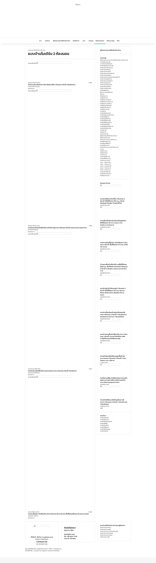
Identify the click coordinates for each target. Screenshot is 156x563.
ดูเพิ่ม (101, 408)
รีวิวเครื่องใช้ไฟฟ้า (104, 143)
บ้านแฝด (102, 132)
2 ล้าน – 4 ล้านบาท (104, 164)
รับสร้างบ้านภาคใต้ (105, 86)
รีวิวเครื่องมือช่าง (104, 141)
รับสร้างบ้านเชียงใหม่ (105, 85)
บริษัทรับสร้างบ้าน (104, 107)
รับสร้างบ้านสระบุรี (104, 71)
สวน (84, 41)
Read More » (31, 88)
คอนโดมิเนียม (103, 90)
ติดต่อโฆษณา (44, 539)
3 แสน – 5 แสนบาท (105, 166)
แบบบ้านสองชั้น (104, 172)
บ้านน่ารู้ (91, 41)
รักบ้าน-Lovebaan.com (45, 537)
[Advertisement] (78, 21)
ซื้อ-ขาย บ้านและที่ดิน (105, 92)
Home (29, 50)
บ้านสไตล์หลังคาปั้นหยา (106, 126)
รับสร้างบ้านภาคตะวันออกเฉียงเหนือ (109, 77)
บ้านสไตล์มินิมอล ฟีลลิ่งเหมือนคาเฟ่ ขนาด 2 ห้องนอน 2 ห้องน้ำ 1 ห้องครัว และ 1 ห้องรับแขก (113, 402)
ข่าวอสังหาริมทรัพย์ (105, 64)
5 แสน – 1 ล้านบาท (104, 168)
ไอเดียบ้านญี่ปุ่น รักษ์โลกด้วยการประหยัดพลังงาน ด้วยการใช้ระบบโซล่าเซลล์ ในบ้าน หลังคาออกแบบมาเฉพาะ (113, 380)
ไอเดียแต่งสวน (104, 175)
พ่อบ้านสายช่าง (100, 41)
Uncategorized (104, 62)
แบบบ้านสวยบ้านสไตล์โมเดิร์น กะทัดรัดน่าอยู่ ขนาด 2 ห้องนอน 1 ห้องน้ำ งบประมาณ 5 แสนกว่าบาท (57, 228)
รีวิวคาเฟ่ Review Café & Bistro (108, 147)
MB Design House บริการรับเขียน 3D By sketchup (113, 60)
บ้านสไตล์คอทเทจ (104, 113)
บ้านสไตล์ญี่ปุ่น (104, 117)
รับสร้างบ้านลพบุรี (104, 69)
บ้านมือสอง (103, 98)
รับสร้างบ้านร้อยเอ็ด (105, 79)
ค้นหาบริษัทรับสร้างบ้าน (106, 66)
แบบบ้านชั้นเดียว (104, 158)
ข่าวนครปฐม (56, 551)
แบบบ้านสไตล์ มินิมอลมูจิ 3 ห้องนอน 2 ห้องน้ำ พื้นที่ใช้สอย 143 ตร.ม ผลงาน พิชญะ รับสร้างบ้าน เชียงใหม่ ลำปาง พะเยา (113, 291)
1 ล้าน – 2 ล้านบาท (104, 162)
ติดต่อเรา (37, 539)
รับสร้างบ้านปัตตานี (105, 88)
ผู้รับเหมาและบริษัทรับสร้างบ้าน (61, 41)
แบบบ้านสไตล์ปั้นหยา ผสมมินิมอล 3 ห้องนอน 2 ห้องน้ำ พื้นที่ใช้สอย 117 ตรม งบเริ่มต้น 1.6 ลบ (114, 244)
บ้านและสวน (103, 134)
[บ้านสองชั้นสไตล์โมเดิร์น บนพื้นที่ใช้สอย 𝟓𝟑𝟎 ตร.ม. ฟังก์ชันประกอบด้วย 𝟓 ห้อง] (110, 251)
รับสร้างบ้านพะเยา (104, 83)
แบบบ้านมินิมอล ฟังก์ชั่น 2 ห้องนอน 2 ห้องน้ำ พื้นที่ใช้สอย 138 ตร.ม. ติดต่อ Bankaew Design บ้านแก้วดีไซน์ (112, 201)
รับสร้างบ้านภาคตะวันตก (106, 535)
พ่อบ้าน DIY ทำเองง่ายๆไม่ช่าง (107, 139)
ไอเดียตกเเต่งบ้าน (104, 174)
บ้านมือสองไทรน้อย (105, 105)
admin (29, 83)
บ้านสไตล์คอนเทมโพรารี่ (106, 115)
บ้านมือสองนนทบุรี (104, 100)
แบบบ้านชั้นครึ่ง (104, 156)
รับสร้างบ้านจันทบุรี (105, 75)
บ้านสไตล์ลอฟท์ (104, 124)
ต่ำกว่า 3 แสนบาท (104, 170)
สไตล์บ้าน (102, 151)
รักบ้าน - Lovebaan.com (55, 549)
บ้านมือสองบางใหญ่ (105, 103)
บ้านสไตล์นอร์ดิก (104, 119)
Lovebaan (36, 551)
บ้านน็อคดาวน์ (103, 109)
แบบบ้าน (47, 41)
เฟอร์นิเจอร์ (76, 41)
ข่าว (40, 41)
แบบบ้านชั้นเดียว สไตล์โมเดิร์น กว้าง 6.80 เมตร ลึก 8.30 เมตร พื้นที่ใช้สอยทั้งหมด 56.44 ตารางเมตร (58, 514)
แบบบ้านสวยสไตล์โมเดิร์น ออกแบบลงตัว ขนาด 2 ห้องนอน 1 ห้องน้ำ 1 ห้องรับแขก (52, 371)
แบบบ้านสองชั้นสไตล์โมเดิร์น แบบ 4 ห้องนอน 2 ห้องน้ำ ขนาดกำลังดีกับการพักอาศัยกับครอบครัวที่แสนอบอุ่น (113, 336)
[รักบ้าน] (78, 5)
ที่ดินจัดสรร (103, 96)
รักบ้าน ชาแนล (110, 41)
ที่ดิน (101, 94)
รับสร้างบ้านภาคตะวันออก (106, 73)
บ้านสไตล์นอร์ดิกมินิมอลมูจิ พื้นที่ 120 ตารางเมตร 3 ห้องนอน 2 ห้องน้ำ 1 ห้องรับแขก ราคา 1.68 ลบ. (113, 358)
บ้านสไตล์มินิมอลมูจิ (105, 122)
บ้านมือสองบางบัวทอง (105, 102)
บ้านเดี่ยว (102, 130)
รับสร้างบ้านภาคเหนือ (105, 81)
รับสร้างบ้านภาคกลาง (105, 67)
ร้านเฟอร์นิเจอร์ (104, 145)
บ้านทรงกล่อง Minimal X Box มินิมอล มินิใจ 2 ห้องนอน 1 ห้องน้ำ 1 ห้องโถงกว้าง (51, 85)
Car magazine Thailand (46, 551)
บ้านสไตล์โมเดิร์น (104, 128)
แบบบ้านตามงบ (104, 160)
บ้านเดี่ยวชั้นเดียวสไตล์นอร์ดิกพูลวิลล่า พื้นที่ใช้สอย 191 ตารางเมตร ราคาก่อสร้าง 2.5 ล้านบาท (113, 222)
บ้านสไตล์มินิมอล (104, 120)
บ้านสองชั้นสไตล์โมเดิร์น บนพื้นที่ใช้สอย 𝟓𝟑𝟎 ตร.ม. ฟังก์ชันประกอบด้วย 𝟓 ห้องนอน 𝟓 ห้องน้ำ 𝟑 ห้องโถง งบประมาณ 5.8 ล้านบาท (114, 267)
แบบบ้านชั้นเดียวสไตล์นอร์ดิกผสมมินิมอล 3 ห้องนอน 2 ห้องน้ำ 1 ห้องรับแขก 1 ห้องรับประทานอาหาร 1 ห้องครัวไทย (113, 314)
